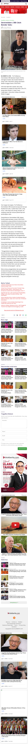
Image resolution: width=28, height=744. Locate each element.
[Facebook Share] (14, 315)
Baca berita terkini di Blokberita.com (14, 310)
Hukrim (7, 20)
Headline (3, 20)
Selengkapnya (13, 602)
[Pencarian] (26, 4)
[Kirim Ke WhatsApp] (26, 315)
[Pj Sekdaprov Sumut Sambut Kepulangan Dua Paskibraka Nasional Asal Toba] (7, 352)
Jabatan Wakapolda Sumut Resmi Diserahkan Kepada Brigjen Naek (12, 285)
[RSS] (14, 618)
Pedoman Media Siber (7, 625)
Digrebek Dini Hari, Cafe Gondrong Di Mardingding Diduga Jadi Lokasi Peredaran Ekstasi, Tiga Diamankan (13, 294)
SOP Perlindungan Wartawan (14, 623)
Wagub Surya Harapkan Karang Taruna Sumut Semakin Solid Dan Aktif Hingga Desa (17, 597)
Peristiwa (12, 20)
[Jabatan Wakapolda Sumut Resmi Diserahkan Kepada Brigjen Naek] (7, 324)
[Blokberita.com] (6, 4)
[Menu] (2, 4)
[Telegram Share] (23, 315)
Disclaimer (14, 626)
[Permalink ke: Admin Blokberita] (2, 27)
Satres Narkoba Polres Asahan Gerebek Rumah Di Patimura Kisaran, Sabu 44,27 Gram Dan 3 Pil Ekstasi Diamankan (13, 299)
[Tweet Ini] (17, 315)
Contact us (14, 622)
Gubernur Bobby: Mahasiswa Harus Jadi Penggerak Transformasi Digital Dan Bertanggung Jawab (13, 306)
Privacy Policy (22, 625)
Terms (15, 625)
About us (8, 622)
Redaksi (20, 622)
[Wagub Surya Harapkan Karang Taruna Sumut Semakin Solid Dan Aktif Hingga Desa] (4, 597)
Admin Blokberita (7, 27)
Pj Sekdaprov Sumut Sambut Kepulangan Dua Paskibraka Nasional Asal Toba (12, 302)
